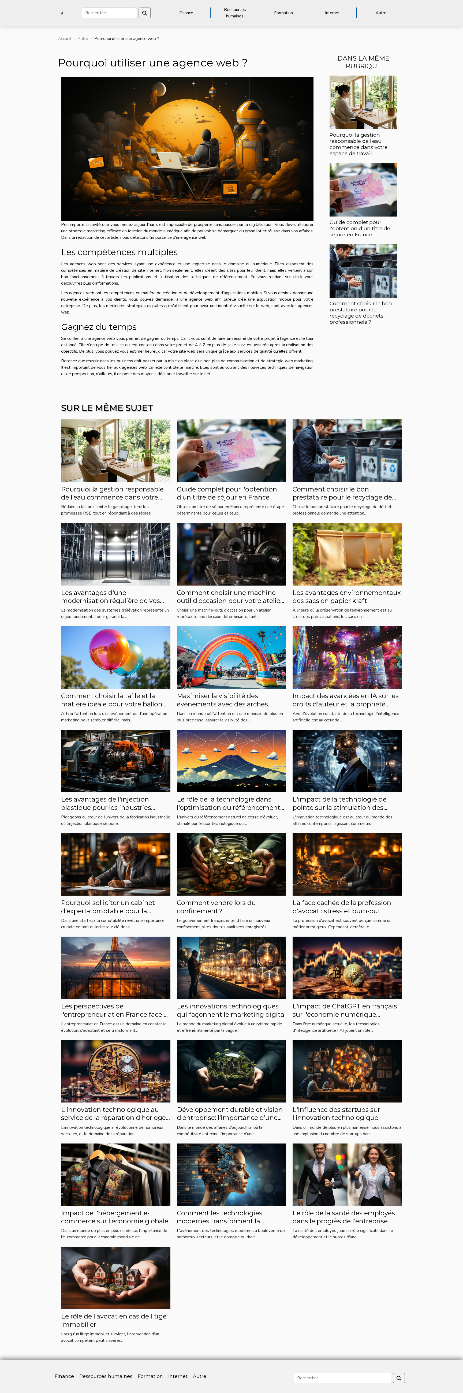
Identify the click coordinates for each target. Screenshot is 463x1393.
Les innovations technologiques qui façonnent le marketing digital (231, 1010)
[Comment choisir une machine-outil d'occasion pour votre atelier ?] (231, 554)
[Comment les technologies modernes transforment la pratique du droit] (231, 1174)
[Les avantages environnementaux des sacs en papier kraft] (347, 554)
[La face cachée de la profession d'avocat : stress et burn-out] (347, 864)
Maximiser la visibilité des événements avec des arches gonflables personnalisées (222, 704)
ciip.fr (298, 277)
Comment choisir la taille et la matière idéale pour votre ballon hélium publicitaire (111, 704)
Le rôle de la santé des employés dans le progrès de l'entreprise (344, 1217)
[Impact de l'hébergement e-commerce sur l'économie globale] (115, 1174)
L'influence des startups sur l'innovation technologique (336, 1114)
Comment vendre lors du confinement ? (216, 907)
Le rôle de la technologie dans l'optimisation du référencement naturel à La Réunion (228, 807)
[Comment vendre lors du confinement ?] (231, 864)
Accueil (64, 39)
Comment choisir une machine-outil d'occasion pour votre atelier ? (230, 601)
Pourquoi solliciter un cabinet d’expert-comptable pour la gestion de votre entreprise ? (108, 911)
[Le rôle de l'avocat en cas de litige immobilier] (115, 1278)
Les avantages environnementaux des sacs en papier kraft (347, 597)
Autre (381, 13)
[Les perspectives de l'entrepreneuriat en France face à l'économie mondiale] (115, 968)
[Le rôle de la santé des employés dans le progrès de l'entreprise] (347, 1174)
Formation (283, 13)
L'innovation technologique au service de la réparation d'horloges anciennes (115, 1118)
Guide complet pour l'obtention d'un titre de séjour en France (360, 228)
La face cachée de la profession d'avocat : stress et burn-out (342, 907)
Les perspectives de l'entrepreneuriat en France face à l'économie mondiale (114, 1014)
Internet (332, 13)
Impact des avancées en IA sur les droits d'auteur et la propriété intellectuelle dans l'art (346, 704)
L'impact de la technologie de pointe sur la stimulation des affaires (340, 807)
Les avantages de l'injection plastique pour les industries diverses (106, 807)
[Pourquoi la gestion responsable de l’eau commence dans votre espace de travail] (363, 102)
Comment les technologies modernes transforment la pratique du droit (219, 1221)
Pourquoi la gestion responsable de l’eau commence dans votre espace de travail (358, 144)
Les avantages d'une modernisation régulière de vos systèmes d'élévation (110, 601)
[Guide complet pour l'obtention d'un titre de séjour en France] (363, 189)
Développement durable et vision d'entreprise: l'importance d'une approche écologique (230, 1118)
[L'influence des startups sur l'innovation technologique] (347, 1071)
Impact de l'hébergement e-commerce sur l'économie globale (114, 1217)
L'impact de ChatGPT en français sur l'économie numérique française (345, 1014)
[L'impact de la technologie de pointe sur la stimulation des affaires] (347, 761)
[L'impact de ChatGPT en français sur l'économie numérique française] (347, 968)
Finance (186, 13)
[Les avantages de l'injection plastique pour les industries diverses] (115, 761)
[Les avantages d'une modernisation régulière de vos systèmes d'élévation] (115, 554)
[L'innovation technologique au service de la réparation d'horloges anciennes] (115, 1071)
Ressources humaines (235, 13)
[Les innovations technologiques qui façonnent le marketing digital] (231, 968)
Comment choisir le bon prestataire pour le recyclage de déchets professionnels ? (361, 312)
